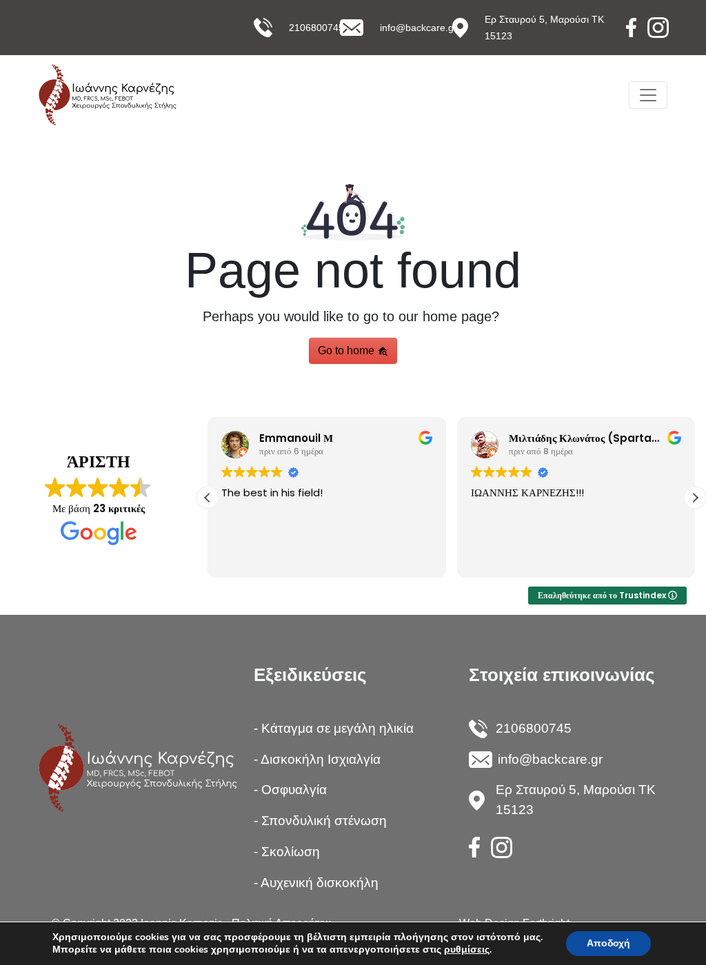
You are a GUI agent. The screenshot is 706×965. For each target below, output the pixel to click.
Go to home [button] (347, 350)
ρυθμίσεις (467, 950)
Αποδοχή (608, 943)
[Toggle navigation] (648, 95)
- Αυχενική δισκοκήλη (316, 882)
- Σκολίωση (287, 851)
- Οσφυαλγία (290, 789)
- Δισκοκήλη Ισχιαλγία (317, 759)
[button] (695, 497)
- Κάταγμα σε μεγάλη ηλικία (334, 728)
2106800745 (316, 27)
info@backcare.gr (418, 27)
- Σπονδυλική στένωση (320, 820)
